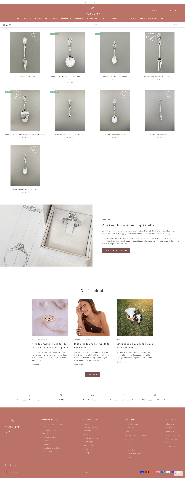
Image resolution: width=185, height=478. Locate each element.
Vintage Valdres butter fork (160, 134)
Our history (170, 443)
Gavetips (120, 339)
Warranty (87, 434)
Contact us (170, 428)
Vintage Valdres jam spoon (115, 134)
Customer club (172, 432)
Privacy (86, 453)
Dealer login (88, 449)
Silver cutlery (130, 18)
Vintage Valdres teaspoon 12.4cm (25, 189)
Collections (116, 18)
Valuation (45, 441)
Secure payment (89, 442)
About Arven (171, 424)
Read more (36, 365)
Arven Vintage (41, 18)
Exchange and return (91, 438)
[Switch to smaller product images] (7, 24)
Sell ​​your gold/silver (148, 18)
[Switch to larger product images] (4, 24)
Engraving (45, 444)
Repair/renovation (48, 437)
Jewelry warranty (173, 435)
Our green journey (173, 439)
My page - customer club (93, 424)
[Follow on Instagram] (11, 465)
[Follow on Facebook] (6, 465)
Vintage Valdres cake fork (25, 76)
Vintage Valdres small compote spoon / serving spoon (70, 78)
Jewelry (54, 18)
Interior (104, 18)
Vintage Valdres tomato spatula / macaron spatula (25, 134)
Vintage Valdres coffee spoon (115, 76)
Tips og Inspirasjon (82, 339)
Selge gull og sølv (39, 339)
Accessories (92, 18)
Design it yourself (23, 18)
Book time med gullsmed (116, 250)
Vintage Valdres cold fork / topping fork (160, 76)
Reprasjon (165, 18)
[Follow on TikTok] (16, 465)
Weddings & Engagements (72, 18)
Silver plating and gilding (51, 448)
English (162, 10)
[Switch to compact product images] (10, 24)
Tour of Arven (46, 452)
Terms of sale (88, 445)
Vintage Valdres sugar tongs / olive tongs (70, 134)
